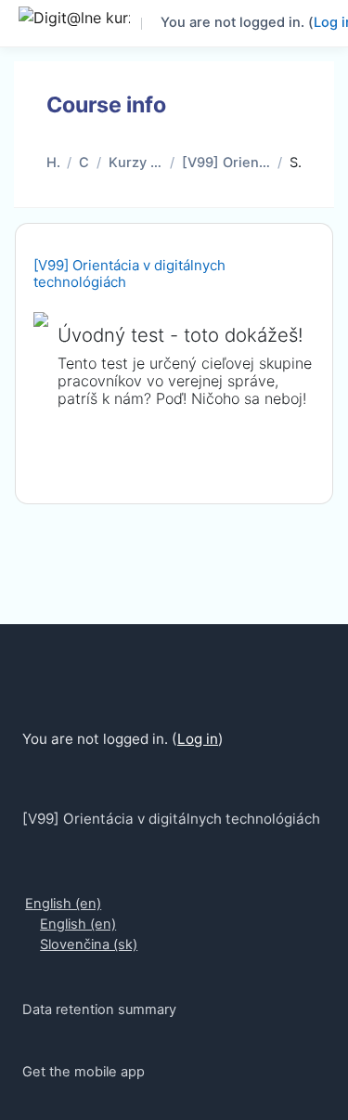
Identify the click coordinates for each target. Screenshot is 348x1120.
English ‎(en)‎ (63, 903)
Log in (197, 739)
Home (52, 162)
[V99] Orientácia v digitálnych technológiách (226, 162)
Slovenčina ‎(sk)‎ (88, 944)
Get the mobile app (83, 1071)
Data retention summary (99, 1009)
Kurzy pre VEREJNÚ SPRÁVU (135, 162)
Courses (84, 162)
